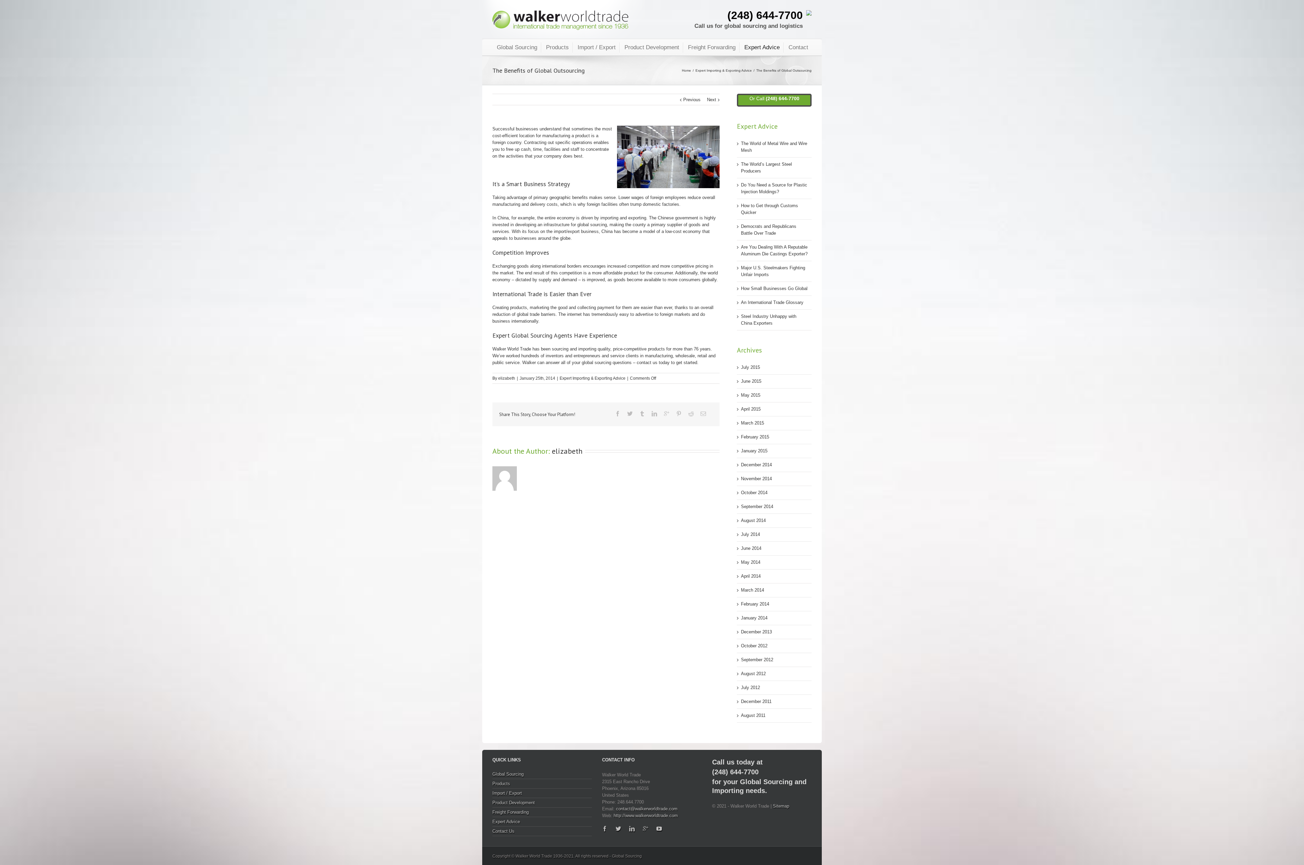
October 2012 (754, 645)
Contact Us (503, 831)
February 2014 (755, 604)
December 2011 (756, 701)
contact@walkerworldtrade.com (646, 808)
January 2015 (754, 450)
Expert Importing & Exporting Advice (723, 70)
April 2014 (751, 576)
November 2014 (756, 478)
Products (557, 47)
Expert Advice (762, 47)
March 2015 (752, 423)
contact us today (653, 362)
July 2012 (750, 687)
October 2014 (754, 492)
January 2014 (754, 617)
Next (711, 99)
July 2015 (750, 367)
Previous (692, 99)
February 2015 (755, 436)
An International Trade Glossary (772, 302)
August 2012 (753, 673)
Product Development (651, 47)
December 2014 (756, 464)
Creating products (509, 307)
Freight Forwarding (712, 47)
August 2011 (753, 715)
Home (686, 70)
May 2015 (750, 395)
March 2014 (752, 590)
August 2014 (753, 520)
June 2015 (751, 381)
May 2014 (750, 562)
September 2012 (757, 659)
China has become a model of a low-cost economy (651, 231)
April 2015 (751, 409)
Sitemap (781, 806)
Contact (798, 47)
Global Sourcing (517, 47)
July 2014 (750, 534)
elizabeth (506, 378)
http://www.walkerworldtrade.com (646, 815)
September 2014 (757, 506)
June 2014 (751, 548)
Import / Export (597, 47)
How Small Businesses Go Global (774, 288)
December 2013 (756, 631)
